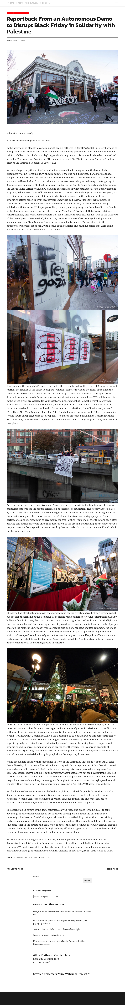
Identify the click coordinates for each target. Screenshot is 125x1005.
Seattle (45, 857)
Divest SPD (84, 974)
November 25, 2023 (16, 40)
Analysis (18, 13)
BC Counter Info (42, 962)
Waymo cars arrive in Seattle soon (48, 935)
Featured (19, 857)
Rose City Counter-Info (46, 958)
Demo (26, 13)
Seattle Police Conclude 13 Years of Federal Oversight (56, 929)
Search (36, 876)
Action (10, 13)
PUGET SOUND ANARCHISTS (28, 3)
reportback (32, 857)
